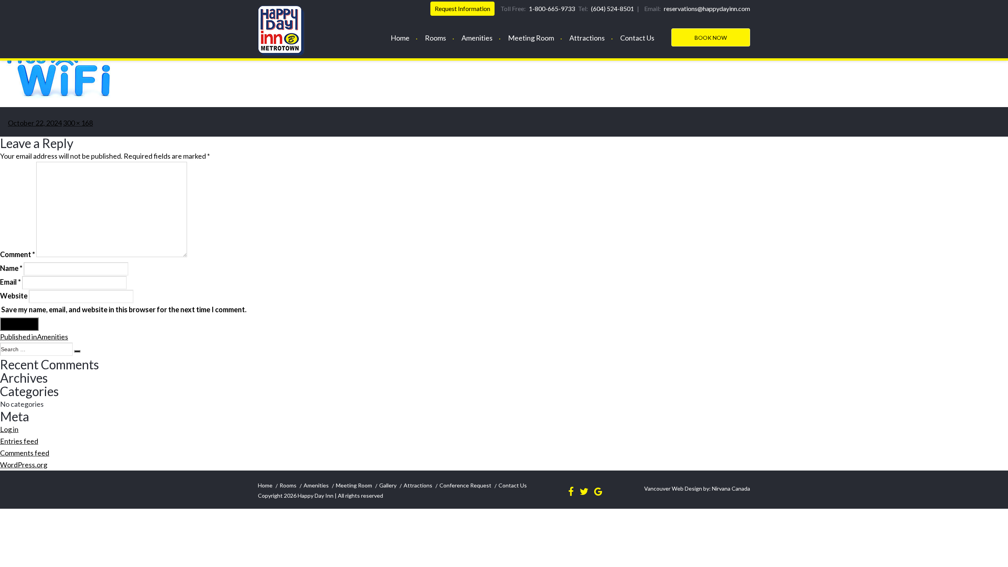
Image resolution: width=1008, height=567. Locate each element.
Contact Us (637, 37)
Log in (9, 429)
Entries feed (19, 441)
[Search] (77, 351)
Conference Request (465, 485)
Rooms (435, 37)
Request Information (462, 8)
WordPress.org (23, 464)
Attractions (587, 37)
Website (14, 295)
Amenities (477, 37)
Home (400, 37)
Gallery (388, 485)
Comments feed (24, 452)
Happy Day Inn (316, 495)
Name (11, 268)
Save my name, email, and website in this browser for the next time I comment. (123, 309)
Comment (17, 254)
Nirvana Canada (730, 488)
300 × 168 (78, 123)
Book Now (711, 37)
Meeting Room (531, 37)
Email (10, 282)
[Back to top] (995, 552)
